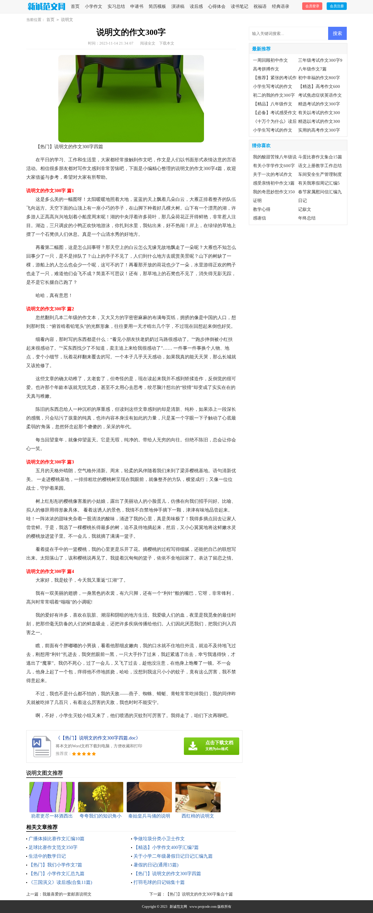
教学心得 (261, 209)
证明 (257, 200)
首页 (75, 6)
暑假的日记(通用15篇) (155, 864)
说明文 (67, 19)
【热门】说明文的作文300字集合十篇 (199, 894)
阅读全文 (147, 43)
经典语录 (280, 6)
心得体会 (217, 6)
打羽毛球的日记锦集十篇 (159, 882)
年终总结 (307, 218)
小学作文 (93, 6)
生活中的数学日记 (47, 856)
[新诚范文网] (45, 6)
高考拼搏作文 (266, 69)
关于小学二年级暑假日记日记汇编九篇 (173, 856)
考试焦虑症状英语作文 (320, 95)
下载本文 (166, 43)
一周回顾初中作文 (270, 60)
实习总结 (116, 6)
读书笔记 (239, 6)
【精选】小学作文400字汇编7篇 (166, 847)
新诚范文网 (178, 907)
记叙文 (304, 209)
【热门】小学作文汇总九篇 (57, 873)
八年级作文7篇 (312, 69)
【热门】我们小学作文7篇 (55, 864)
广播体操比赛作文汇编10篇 (57, 838)
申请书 (136, 6)
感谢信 (259, 218)
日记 (302, 200)
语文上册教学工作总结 (320, 165)
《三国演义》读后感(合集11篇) (60, 882)
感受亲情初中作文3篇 (274, 183)
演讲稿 (177, 6)
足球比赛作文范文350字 (53, 847)
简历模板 (157, 6)
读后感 (196, 6)
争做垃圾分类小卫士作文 (159, 838)
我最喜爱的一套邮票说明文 (67, 894)
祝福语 (260, 6)
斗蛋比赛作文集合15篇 (320, 157)
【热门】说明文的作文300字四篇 (167, 873)
